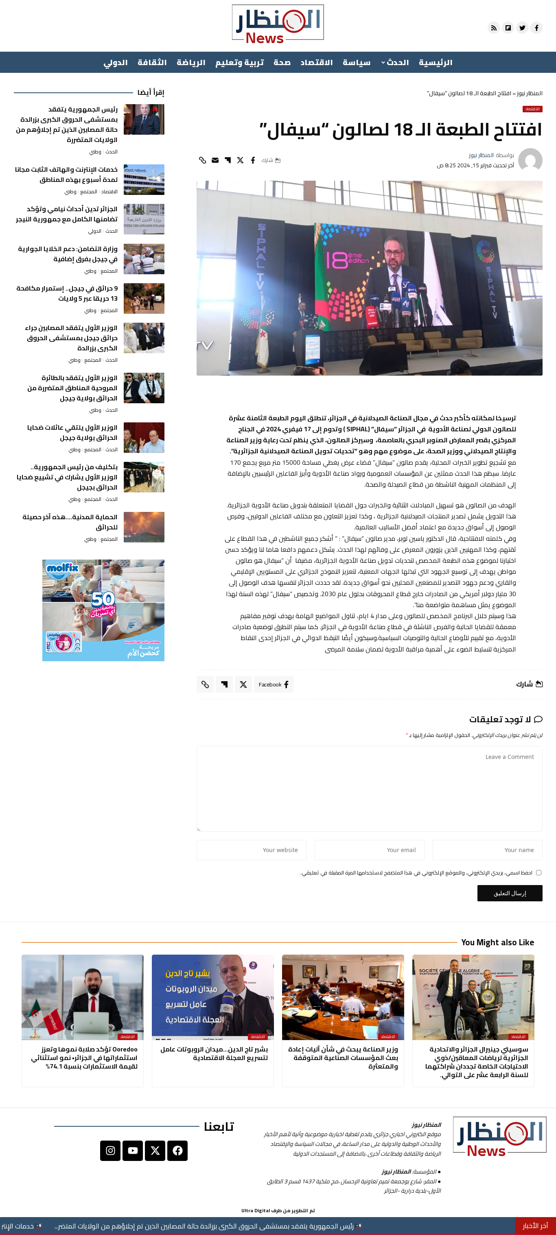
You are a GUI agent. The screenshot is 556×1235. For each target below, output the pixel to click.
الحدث (111, 152)
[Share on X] (240, 160)
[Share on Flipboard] (227, 160)
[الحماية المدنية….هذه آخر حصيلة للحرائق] (144, 527)
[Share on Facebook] (252, 160)
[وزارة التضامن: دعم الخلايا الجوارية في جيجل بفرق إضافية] (144, 259)
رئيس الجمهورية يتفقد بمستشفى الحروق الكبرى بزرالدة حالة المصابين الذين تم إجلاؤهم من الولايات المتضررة (67, 124)
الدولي (94, 231)
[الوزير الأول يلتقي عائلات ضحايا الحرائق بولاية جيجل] (144, 437)
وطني (95, 152)
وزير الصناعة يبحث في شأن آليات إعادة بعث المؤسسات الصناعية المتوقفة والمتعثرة (343, 1057)
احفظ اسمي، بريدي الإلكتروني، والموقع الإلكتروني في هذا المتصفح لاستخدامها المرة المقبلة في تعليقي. (416, 872)
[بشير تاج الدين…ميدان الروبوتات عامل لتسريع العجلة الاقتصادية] (213, 997)
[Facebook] (177, 1151)
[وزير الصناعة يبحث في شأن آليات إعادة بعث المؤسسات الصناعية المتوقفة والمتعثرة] (343, 997)
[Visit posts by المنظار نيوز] (530, 160)
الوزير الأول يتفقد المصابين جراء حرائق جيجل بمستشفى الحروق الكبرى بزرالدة (71, 337)
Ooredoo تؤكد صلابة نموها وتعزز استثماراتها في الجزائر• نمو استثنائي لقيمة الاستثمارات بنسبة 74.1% (84, 1057)
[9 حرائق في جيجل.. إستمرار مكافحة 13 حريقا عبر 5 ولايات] (144, 298)
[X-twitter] (155, 1151)
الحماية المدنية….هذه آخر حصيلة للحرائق (70, 522)
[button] (202, 160)
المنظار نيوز (530, 93)
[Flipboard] (508, 28)
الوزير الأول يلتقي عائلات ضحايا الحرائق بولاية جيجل (72, 432)
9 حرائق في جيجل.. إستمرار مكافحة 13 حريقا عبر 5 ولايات (67, 293)
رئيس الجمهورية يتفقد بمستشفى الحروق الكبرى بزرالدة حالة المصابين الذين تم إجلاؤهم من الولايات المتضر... (267, 1226)
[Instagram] (110, 1151)
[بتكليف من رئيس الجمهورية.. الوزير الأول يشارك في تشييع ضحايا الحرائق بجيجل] (144, 477)
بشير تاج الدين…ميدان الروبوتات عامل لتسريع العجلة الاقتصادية (214, 1053)
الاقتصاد (532, 109)
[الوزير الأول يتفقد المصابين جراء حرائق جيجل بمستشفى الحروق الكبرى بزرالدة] (144, 338)
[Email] (215, 160)
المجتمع (88, 192)
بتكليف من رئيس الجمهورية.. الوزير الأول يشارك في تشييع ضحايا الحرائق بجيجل (67, 477)
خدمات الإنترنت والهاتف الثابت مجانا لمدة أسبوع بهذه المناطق (66, 174)
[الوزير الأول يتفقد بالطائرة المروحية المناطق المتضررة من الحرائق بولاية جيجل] (144, 388)
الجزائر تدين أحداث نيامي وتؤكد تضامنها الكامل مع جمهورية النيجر (67, 214)
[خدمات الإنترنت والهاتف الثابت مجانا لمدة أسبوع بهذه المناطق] (144, 179)
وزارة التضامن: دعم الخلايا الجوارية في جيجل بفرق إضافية (68, 254)
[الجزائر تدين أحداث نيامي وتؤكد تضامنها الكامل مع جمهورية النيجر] (144, 219)
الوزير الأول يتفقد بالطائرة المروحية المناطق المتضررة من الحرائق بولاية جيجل (72, 388)
